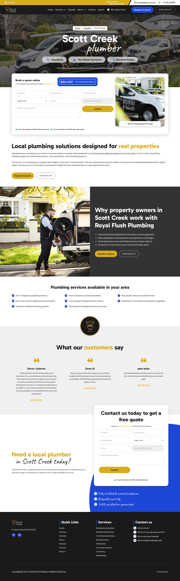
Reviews (62, 544)
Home (50, 9)
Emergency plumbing (105, 528)
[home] (10, 10)
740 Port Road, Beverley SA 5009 (151, 532)
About (80, 9)
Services (59, 9)
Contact (92, 9)
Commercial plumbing (105, 536)
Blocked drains (102, 540)
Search (101, 9)
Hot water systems (104, 547)
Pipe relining (101, 555)
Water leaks (101, 544)
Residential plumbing (105, 532)
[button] (60, 10)
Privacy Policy (162, 572)
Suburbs (72, 9)
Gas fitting (100, 551)
